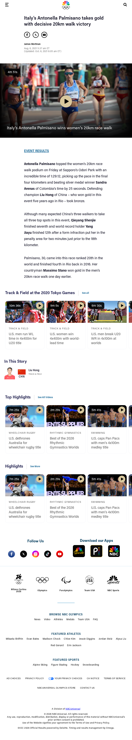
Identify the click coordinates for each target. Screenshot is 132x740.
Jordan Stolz (105, 639)
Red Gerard (57, 645)
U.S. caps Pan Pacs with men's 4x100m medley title (105, 443)
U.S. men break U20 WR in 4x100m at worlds (105, 339)
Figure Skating (59, 665)
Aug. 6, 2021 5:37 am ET (37, 48)
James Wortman (32, 44)
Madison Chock (51, 639)
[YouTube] (59, 554)
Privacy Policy (34, 678)
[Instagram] (35, 554)
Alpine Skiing (40, 665)
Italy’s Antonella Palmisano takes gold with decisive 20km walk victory (64, 21)
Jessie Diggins (87, 639)
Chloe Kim (70, 639)
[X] (23, 554)
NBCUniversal (72, 709)
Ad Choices (14, 678)
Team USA (84, 619)
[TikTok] (47, 554)
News (37, 619)
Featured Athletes (66, 634)
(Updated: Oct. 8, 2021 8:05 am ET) (42, 51)
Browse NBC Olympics (66, 614)
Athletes (58, 619)
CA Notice (93, 678)
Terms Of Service (114, 678)
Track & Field (35, 374)
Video (47, 619)
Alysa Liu (121, 639)
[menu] (7, 5)
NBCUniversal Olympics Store (56, 688)
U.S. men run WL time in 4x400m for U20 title (23, 339)
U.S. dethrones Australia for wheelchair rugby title (25, 443)
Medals (70, 619)
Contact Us (87, 688)
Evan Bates (33, 639)
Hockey (75, 665)
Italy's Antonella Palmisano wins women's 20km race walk (59, 128)
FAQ (95, 619)
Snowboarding (91, 665)
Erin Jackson (74, 645)
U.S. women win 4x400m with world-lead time (65, 339)
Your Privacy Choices (68, 678)
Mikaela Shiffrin (14, 639)
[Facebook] (11, 554)
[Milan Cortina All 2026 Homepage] (66, 5)
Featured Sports (66, 660)
